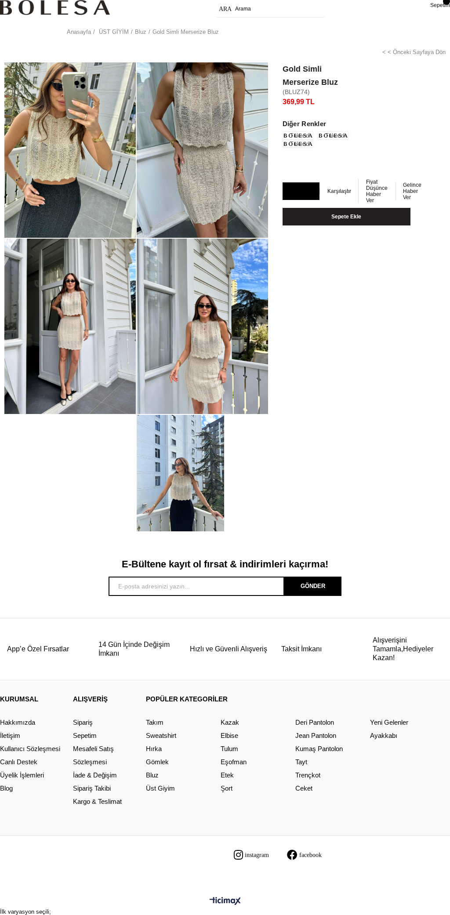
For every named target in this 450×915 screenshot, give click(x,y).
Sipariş (83, 722)
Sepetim (85, 735)
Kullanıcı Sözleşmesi (30, 748)
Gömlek (157, 762)
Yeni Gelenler (389, 722)
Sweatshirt (161, 735)
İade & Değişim (95, 775)
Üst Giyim (160, 788)
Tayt (301, 762)
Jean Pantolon (315, 735)
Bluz (152, 775)
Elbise (229, 735)
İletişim (10, 735)
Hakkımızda (17, 722)
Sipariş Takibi (92, 788)
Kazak (230, 722)
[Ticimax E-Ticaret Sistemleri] (225, 901)
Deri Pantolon (314, 722)
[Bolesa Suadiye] (55, 7)
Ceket (303, 788)
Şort (226, 788)
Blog (6, 788)
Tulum (229, 748)
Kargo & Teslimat (97, 801)
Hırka (154, 748)
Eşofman (234, 762)
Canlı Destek (18, 762)
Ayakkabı (383, 735)
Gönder (313, 586)
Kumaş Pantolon (319, 748)
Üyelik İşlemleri (22, 775)
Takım (154, 722)
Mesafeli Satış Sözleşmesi (93, 755)
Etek (227, 775)
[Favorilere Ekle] (300, 191)
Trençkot (307, 775)
